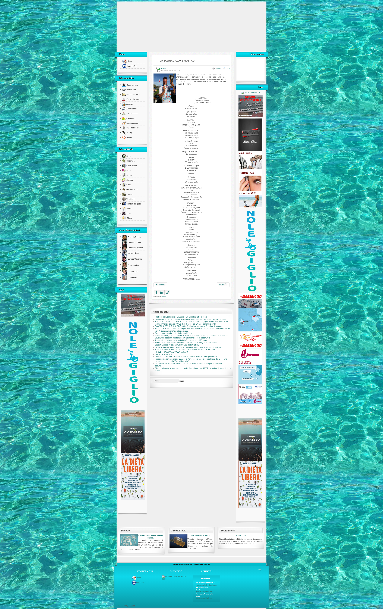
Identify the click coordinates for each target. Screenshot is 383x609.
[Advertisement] (191, 28)
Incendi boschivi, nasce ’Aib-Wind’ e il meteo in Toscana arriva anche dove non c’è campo (191, 336)
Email (227, 68)
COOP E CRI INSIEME (164, 354)
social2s (163, 296)
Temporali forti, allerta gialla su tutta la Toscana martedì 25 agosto (181, 340)
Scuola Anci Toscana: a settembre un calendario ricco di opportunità (182, 338)
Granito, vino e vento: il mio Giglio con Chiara (173, 333)
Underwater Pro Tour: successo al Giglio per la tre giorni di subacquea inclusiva (187, 357)
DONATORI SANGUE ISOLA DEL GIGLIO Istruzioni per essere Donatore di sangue (188, 326)
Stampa (218, 68)
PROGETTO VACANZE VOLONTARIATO (171, 352)
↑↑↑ (259, 570)
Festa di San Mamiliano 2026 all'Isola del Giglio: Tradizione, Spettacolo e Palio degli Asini (191, 322)
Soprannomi (241, 535)
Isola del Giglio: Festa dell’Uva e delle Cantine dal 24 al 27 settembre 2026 (185, 324)
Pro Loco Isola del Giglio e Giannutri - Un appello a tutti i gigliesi (181, 317)
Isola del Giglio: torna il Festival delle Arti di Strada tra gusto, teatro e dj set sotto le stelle (190, 319)
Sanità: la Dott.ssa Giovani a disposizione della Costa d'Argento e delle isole (186, 343)
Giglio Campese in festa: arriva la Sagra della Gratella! (177, 345)
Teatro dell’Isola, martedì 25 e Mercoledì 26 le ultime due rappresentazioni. (185, 350)
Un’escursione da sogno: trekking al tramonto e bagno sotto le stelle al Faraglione (188, 347)
